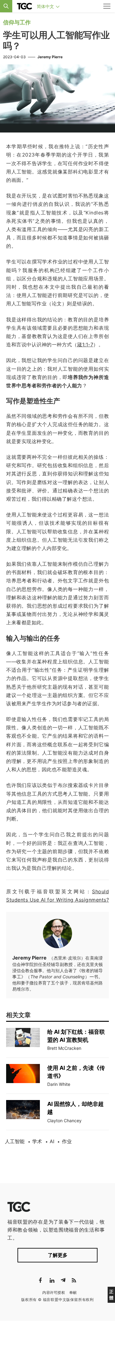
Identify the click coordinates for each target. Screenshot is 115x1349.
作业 (67, 1141)
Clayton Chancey (64, 1120)
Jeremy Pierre (50, 57)
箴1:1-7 (85, 344)
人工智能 (15, 1141)
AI (52, 1141)
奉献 (73, 1292)
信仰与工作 (17, 22)
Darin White (58, 1084)
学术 (37, 1141)
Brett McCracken (64, 1048)
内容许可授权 (53, 1292)
